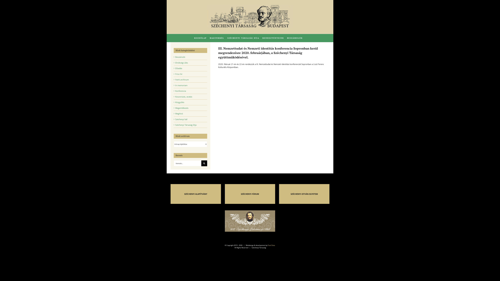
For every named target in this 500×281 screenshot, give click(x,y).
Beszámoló (180, 57)
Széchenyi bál (181, 119)
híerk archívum (182, 79)
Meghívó (179, 113)
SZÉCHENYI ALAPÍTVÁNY (195, 194)
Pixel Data (271, 245)
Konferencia (180, 91)
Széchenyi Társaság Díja (185, 125)
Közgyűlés (179, 102)
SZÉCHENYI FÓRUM (250, 194)
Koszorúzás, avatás (183, 96)
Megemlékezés (181, 108)
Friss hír (178, 74)
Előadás (178, 68)
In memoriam (181, 85)
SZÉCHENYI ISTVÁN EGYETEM (304, 194)
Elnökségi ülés (181, 62)
